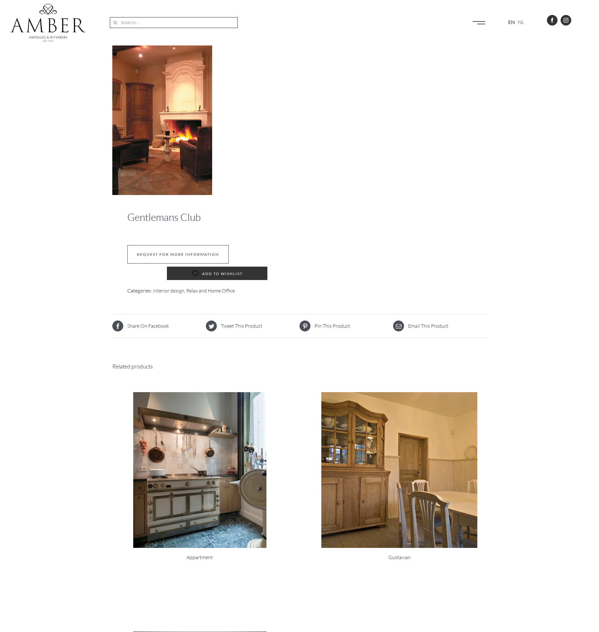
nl (521, 22)
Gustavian (399, 557)
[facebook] (552, 20)
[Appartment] (200, 470)
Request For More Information (178, 254)
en (511, 22)
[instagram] (566, 20)
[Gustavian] (399, 470)
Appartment (200, 557)
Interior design (168, 290)
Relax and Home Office (210, 290)
